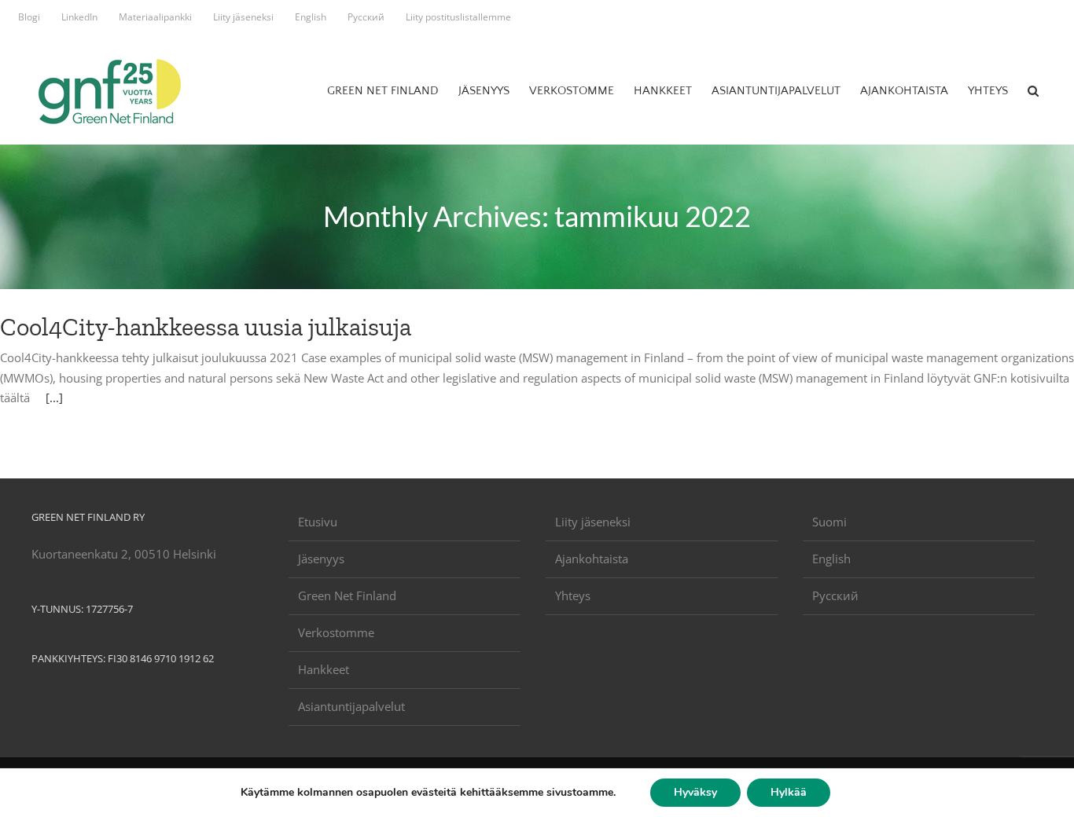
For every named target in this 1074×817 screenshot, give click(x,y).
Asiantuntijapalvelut (351, 706)
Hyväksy (695, 792)
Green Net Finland (347, 595)
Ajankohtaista (591, 558)
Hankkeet (323, 669)
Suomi (829, 521)
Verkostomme (336, 632)
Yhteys (572, 595)
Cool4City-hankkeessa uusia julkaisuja (205, 327)
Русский (835, 595)
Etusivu (317, 521)
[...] (54, 397)
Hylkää (789, 792)
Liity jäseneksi (593, 521)
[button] (1033, 90)
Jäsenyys (321, 558)
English (831, 558)
